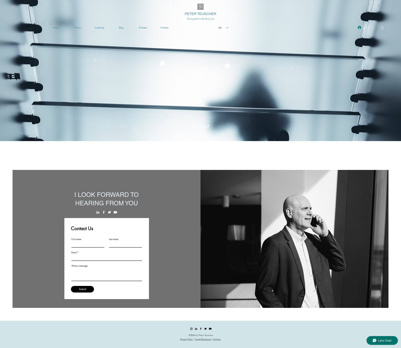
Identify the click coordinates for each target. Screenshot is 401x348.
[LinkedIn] (98, 212)
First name (76, 239)
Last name (113, 239)
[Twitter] (109, 212)
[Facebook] (104, 212)
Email (74, 252)
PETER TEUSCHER (200, 14)
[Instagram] (191, 328)
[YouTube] (115, 212)
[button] (381, 27)
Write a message (79, 266)
